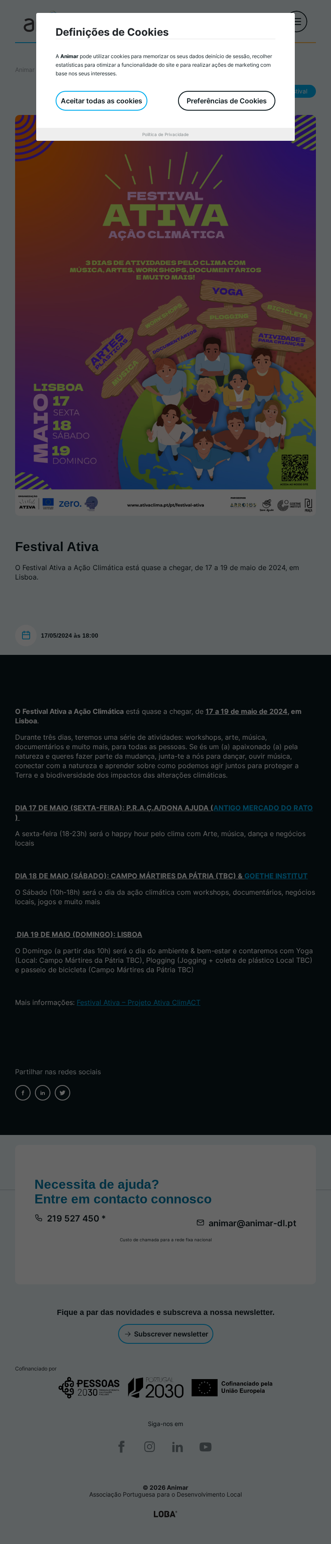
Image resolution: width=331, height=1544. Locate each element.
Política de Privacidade (165, 134)
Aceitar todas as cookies (101, 100)
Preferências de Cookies (227, 100)
